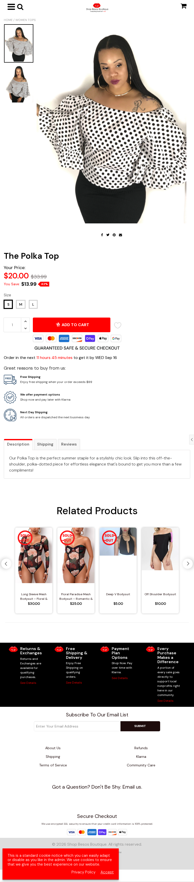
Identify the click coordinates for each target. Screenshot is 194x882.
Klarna (141, 756)
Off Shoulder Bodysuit (160, 594)
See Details (28, 683)
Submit (140, 726)
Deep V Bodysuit (118, 594)
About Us (53, 748)
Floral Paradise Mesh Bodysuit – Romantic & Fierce (76, 596)
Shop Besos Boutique (87, 844)
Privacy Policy (83, 872)
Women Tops (25, 20)
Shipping (45, 444)
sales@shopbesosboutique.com (100, 796)
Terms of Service (53, 765)
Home (8, 20)
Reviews (69, 444)
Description (18, 444)
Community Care (141, 765)
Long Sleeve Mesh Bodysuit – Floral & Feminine (33, 596)
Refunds (141, 748)
